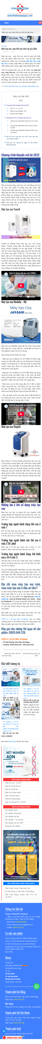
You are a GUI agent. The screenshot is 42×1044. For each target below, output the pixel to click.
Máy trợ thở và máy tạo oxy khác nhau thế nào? (31, 701)
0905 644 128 (18, 927)
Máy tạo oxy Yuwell (16, 108)
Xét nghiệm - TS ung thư (14, 820)
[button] (40, 22)
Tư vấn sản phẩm (10, 726)
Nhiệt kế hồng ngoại (12, 799)
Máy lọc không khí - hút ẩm (15, 802)
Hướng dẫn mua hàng (13, 968)
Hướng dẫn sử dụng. (13, 979)
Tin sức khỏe (10, 974)
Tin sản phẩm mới (9, 689)
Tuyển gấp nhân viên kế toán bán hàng (11, 654)
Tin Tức (4, 46)
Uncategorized (13, 729)
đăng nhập (12, 741)
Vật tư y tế (7, 731)
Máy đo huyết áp (11, 789)
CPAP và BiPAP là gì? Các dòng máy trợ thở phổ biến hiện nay (10, 699)
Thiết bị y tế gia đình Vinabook (14, 619)
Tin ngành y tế (29, 689)
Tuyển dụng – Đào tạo (13, 982)
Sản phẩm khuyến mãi (13, 965)
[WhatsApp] (36, 986)
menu (7, 23)
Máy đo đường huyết (13, 792)
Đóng (20, 100)
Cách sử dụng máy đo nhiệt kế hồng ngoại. (21, 938)
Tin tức (7, 971)
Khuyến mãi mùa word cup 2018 (31, 654)
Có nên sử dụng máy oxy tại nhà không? (20, 944)
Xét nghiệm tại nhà (12, 816)
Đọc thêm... (9, 952)
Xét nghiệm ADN (11, 810)
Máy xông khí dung (12, 796)
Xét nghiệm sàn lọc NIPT (14, 823)
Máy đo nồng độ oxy (13, 786)
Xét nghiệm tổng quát (13, 813)
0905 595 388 (19, 1023)
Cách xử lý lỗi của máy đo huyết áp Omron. (21, 941)
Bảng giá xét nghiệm (12, 826)
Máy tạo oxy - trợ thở (13, 783)
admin (13, 51)
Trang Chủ (9, 963)
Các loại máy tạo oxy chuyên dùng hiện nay (21, 86)
